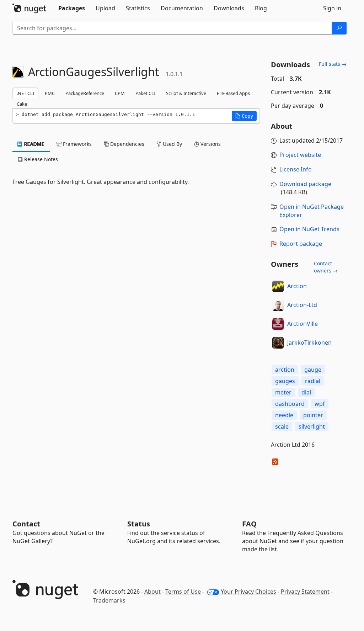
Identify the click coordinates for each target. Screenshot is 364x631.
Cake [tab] (22, 104)
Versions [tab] (210, 143)
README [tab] (33, 143)
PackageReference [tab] (84, 93)
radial (312, 381)
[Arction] (278, 286)
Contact (26, 524)
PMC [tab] (50, 93)
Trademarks (109, 600)
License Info (295, 169)
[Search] (339, 28)
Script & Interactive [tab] (186, 93)
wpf (320, 404)
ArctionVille (302, 324)
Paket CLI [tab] (145, 93)
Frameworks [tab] (76, 143)
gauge (312, 369)
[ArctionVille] (278, 324)
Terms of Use (183, 591)
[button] (244, 116)
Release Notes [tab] (40, 159)
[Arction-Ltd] (278, 305)
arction (284, 369)
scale (282, 426)
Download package (305, 184)
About (152, 591)
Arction (297, 286)
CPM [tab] (120, 93)
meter (283, 392)
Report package (300, 244)
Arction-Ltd (302, 305)
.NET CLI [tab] (25, 93)
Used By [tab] (171, 143)
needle (284, 415)
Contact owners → (326, 267)
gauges (285, 381)
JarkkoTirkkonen (309, 342)
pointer (313, 415)
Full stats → (333, 63)
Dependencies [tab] (126, 143)
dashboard (290, 404)
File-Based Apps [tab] (233, 93)
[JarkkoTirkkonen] (278, 342)
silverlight (312, 426)
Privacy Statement (305, 591)
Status (138, 524)
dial (306, 392)
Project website (300, 155)
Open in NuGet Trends (309, 229)
